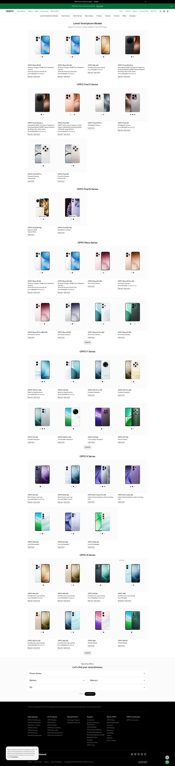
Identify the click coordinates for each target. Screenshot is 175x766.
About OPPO (55, 11)
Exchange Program (73, 720)
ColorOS (109, 738)
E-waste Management (94, 732)
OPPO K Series (33, 733)
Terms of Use (38, 762)
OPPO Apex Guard (113, 722)
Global (96, 1)
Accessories (44, 11)
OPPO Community (132, 720)
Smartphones (21, 11)
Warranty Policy (92, 737)
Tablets (30, 11)
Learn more (36, 76)
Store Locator (111, 740)
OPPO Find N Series (34, 722)
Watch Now (100, 6)
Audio (36, 11)
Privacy (30, 762)
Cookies (46, 762)
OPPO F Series (32, 728)
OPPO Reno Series (34, 725)
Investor (89, 740)
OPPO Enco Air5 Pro (54, 728)
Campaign (110, 733)
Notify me (121, 600)
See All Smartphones (35, 735)
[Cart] (168, 11)
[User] (164, 11)
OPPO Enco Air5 (52, 730)
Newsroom (110, 730)
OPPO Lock (91, 745)
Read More (15, 757)
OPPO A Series (33, 730)
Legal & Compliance (56, 762)
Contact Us (90, 720)
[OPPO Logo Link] (10, 11)
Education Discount (73, 722)
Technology (110, 728)
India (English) (142, 762)
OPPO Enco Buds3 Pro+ (55, 733)
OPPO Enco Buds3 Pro (54, 735)
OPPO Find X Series (34, 720)
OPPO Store (111, 720)
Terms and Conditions (94, 730)
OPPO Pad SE (52, 725)
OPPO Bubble (52, 720)
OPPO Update (91, 727)
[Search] (160, 11)
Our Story (110, 725)
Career (109, 735)
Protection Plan (92, 742)
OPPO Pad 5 (51, 722)
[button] (167, 757)
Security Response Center (95, 735)
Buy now (30, 76)
